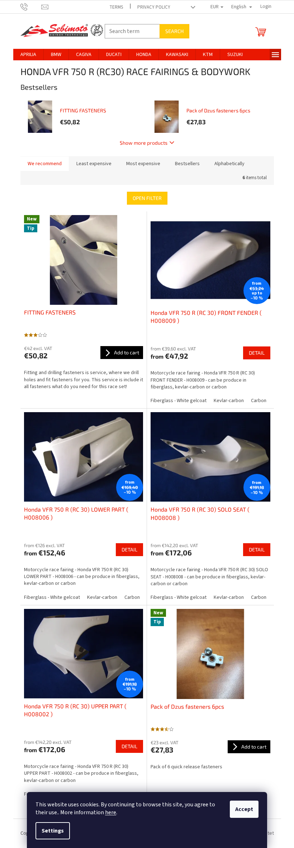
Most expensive (143, 163)
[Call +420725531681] (31, 6)
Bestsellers (187, 163)
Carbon (258, 400)
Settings (53, 831)
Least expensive (94, 163)
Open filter (147, 198)
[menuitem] (28, 54)
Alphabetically (229, 163)
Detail (257, 353)
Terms (116, 7)
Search (174, 31)
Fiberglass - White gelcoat (179, 400)
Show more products (143, 143)
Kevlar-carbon (229, 400)
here (110, 812)
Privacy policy (153, 7)
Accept (244, 809)
